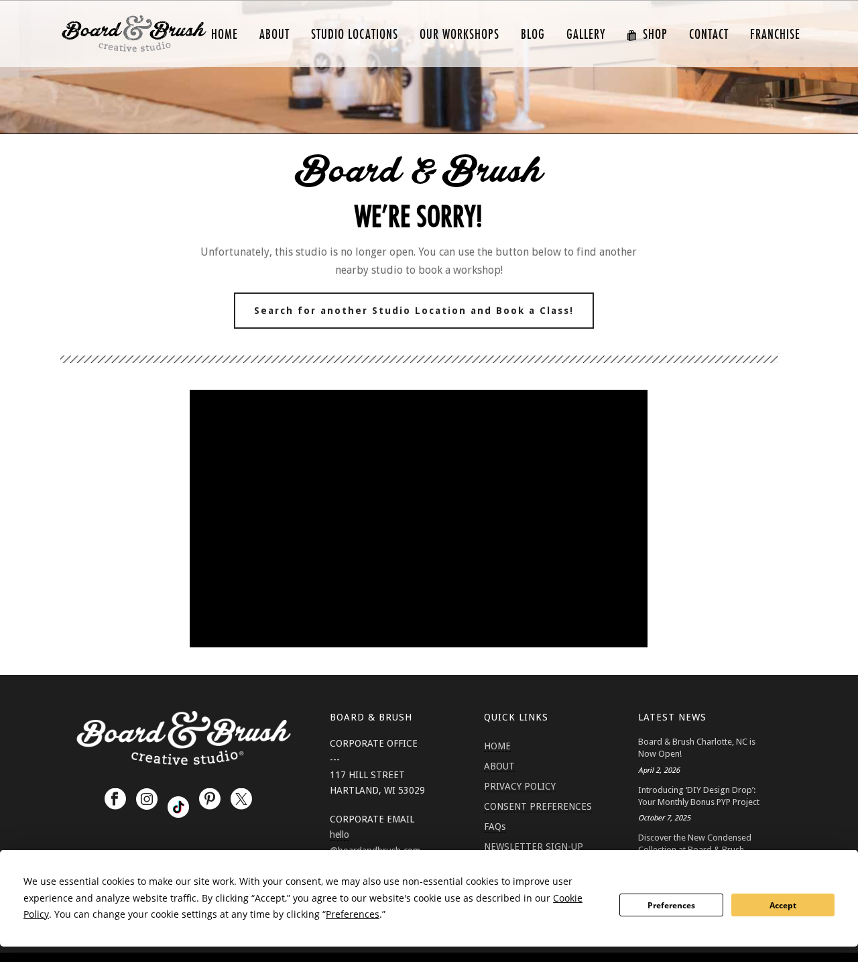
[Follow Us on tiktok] (178, 807)
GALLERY (585, 34)
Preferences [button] (352, 914)
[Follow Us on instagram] (147, 799)
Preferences (671, 905)
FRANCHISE (775, 34)
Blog (533, 34)
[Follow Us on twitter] (241, 799)
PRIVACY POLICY (520, 786)
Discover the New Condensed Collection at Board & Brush (694, 844)
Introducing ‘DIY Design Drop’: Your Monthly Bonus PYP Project (698, 796)
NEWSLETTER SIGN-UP (533, 846)
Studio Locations (354, 34)
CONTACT (709, 34)
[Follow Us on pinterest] (210, 799)
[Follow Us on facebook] (115, 799)
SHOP (655, 34)
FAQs (494, 826)
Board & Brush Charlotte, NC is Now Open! (696, 748)
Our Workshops (459, 34)
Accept (783, 905)
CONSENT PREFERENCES (538, 806)
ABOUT (274, 34)
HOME (224, 34)
